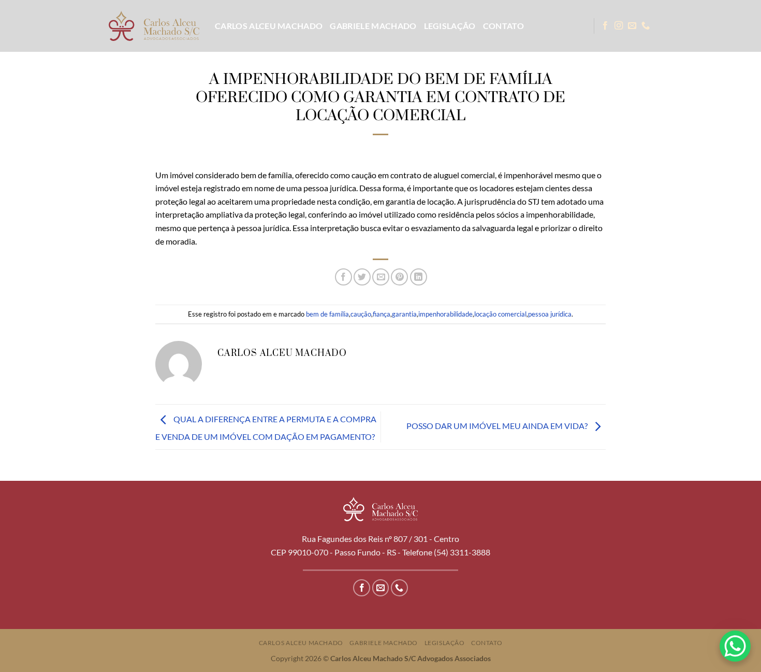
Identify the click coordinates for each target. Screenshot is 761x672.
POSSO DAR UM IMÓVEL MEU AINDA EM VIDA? (497, 426)
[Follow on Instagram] (618, 26)
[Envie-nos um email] (632, 26)
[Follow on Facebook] (605, 26)
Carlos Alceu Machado (269, 26)
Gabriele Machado (373, 26)
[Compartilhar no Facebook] (343, 276)
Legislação (450, 26)
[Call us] (645, 26)
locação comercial (500, 314)
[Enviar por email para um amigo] (380, 276)
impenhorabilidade (445, 314)
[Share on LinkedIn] (418, 276)
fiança (381, 314)
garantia (404, 314)
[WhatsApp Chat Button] (735, 646)
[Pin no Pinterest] (399, 276)
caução (360, 314)
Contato (503, 26)
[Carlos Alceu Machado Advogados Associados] (154, 25)
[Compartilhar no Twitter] (362, 276)
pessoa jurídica (550, 314)
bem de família (327, 314)
